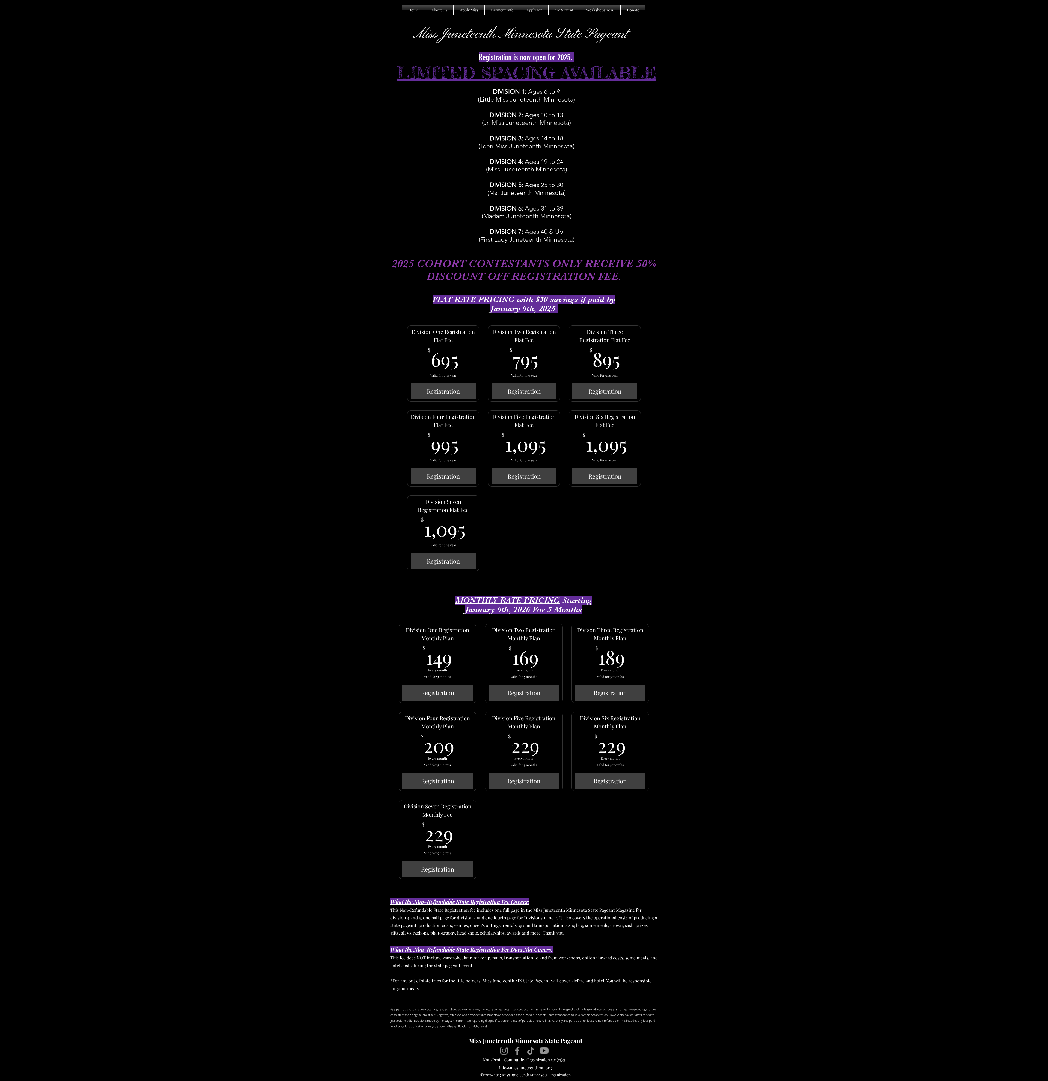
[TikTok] (530, 1050)
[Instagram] (504, 1050)
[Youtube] (544, 1050)
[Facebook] (517, 1050)
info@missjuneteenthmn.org (525, 1067)
